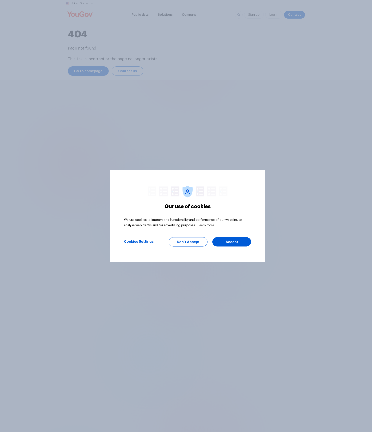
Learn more (206, 225)
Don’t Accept (188, 242)
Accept (232, 242)
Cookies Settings (139, 241)
